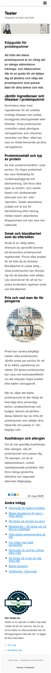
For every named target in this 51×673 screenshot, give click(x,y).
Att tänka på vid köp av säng (27, 521)
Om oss (12, 645)
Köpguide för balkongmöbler (27, 508)
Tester (11, 13)
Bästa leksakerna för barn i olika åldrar (26, 514)
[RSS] (18, 495)
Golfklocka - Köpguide (23, 571)
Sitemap (20, 667)
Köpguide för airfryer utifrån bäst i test (26, 551)
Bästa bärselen (18, 566)
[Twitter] (12, 495)
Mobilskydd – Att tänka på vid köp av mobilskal (27, 527)
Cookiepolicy (29, 667)
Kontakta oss (15, 650)
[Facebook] (9, 495)
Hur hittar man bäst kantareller (21, 543)
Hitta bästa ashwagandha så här (27, 535)
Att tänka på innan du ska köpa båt (25, 559)
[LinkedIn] (15, 495)
